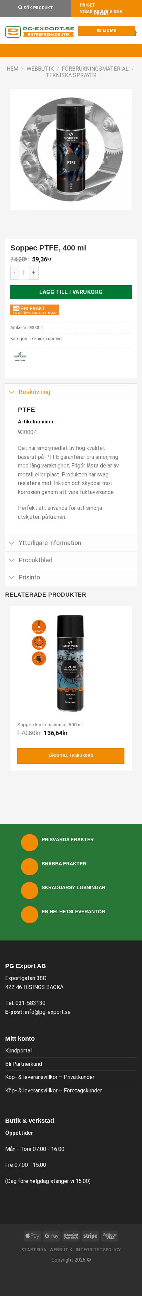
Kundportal (18, 1050)
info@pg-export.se (48, 1012)
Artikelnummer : (37, 422)
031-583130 (30, 1003)
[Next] (36, 217)
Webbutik (40, 68)
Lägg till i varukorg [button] (71, 755)
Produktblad (35, 560)
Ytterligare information (50, 542)
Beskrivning (34, 392)
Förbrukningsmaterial (95, 68)
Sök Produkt (37, 8)
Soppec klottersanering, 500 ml (50, 724)
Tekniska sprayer (71, 75)
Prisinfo (29, 577)
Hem (12, 68)
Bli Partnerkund (23, 1064)
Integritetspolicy (98, 1249)
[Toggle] (12, 392)
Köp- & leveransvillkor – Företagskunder (53, 1090)
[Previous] (17, 217)
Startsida (34, 1249)
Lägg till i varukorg (71, 292)
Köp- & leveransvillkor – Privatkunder (49, 1077)
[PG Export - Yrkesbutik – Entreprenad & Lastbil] (39, 32)
